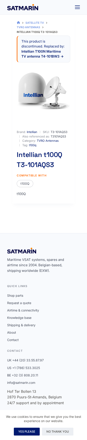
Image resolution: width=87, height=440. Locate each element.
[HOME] (18, 22)
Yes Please (26, 431)
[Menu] (77, 7)
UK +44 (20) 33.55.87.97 (25, 360)
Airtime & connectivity (23, 310)
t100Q (25, 183)
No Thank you (57, 431)
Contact (13, 340)
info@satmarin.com (21, 382)
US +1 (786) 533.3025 (23, 368)
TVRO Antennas (48, 140)
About (11, 332)
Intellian (32, 132)
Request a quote (19, 303)
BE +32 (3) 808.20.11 (22, 375)
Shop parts (15, 295)
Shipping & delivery (21, 325)
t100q (32, 145)
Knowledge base (19, 318)
